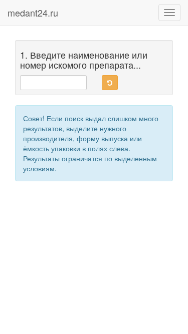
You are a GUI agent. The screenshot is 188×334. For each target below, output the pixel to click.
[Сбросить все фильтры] (110, 82)
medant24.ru (33, 12)
